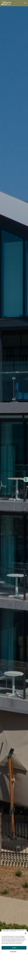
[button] (25, 933)
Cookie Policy (13, 951)
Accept (14, 948)
